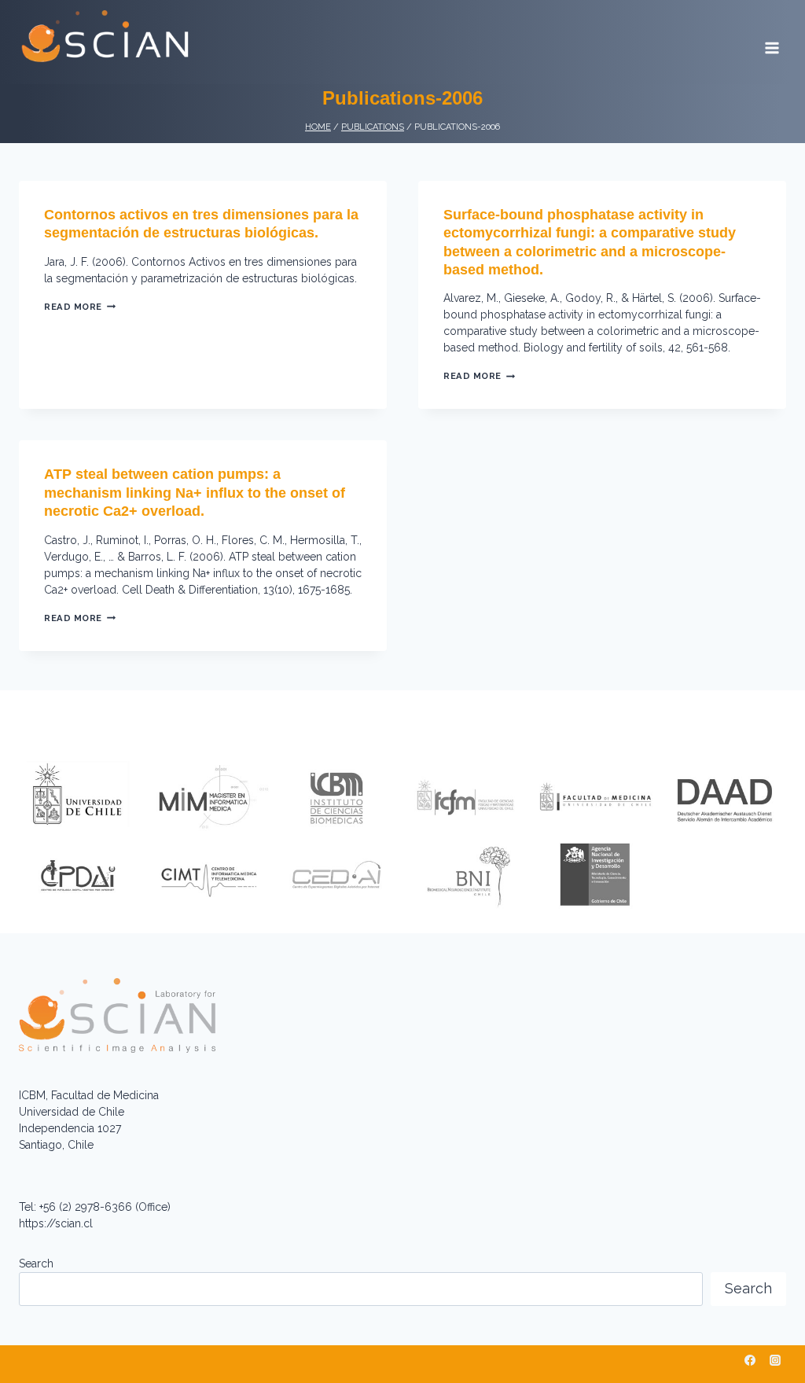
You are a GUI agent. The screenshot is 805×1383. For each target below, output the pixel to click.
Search (36, 1263)
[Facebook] (750, 1360)
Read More (80, 306)
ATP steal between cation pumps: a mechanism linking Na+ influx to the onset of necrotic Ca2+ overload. (194, 492)
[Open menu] (771, 42)
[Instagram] (775, 1360)
